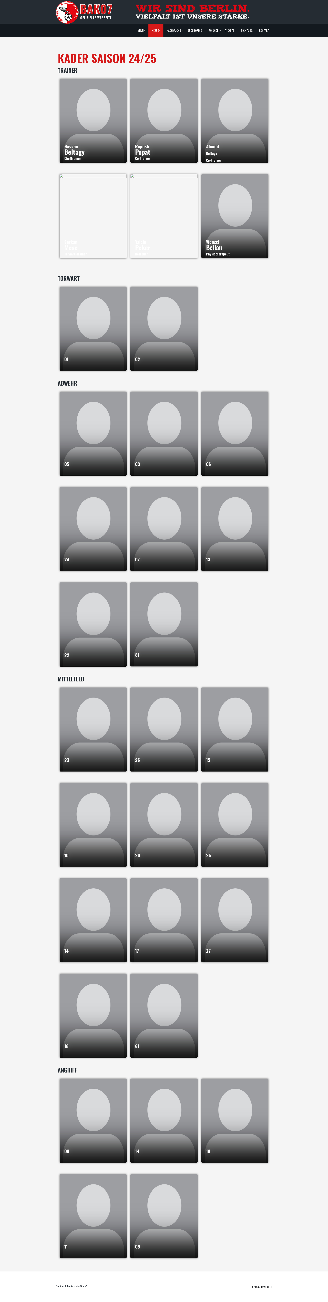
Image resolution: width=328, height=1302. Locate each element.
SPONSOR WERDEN (262, 1287)
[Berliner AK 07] (84, 12)
